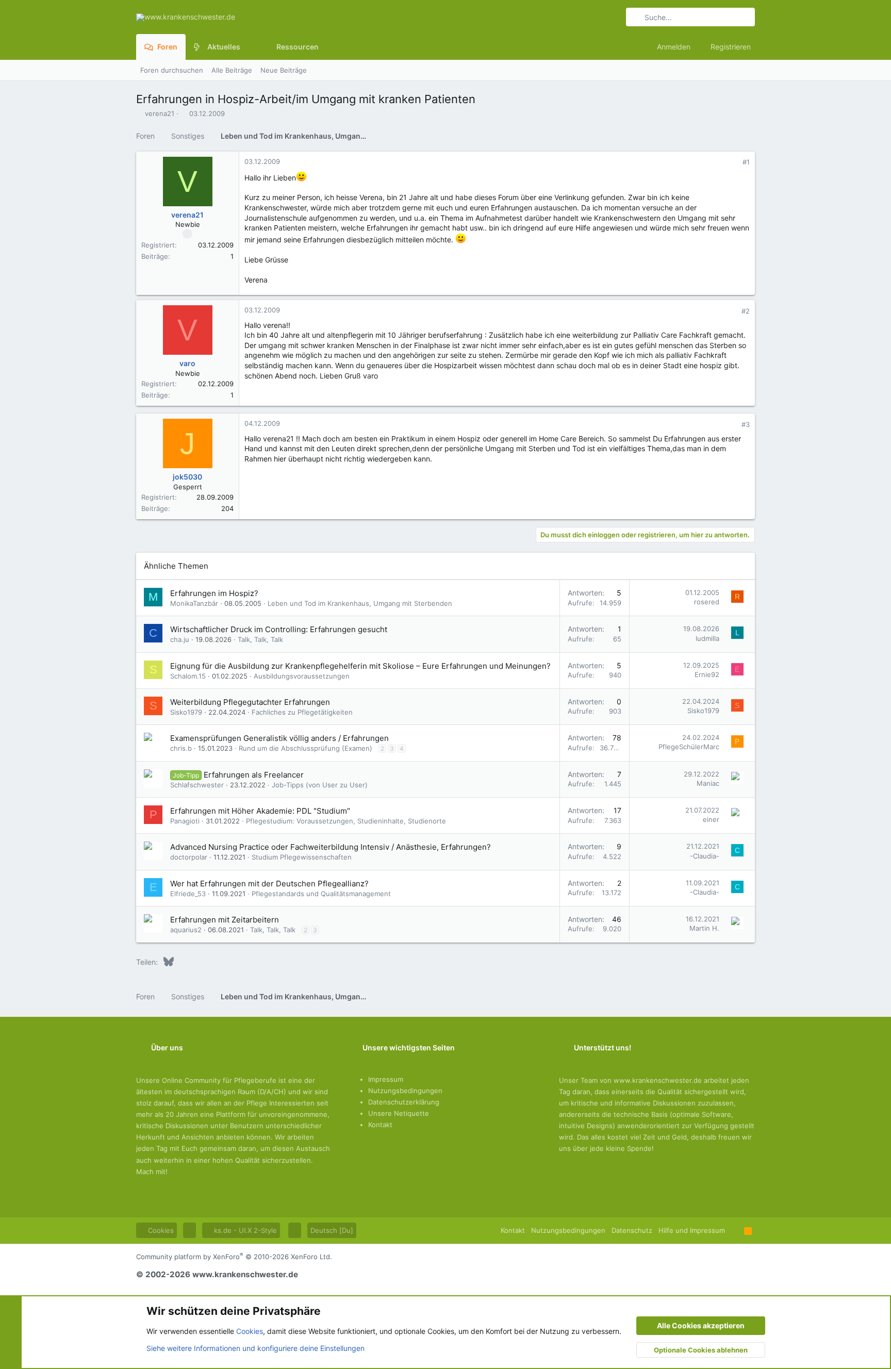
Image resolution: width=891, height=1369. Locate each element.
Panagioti (185, 821)
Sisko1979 (186, 712)
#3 (745, 424)
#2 (745, 311)
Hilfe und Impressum (691, 1230)
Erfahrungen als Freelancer (254, 775)
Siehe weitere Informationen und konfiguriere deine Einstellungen (255, 1348)
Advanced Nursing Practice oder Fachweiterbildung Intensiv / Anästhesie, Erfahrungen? (330, 847)
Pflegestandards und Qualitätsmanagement (321, 893)
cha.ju (179, 639)
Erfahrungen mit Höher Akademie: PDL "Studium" (260, 811)
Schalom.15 (188, 676)
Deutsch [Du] (331, 1230)
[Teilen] (732, 162)
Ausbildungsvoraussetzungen (302, 676)
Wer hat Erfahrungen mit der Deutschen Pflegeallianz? (269, 883)
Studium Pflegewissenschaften (302, 857)
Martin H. (704, 928)
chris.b (181, 748)
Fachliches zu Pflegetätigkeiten (302, 712)
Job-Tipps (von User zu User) (320, 785)
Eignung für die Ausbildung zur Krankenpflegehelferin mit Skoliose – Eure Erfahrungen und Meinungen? (360, 666)
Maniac (708, 783)
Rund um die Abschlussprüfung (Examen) (305, 748)
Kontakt (380, 1124)
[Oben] (734, 1230)
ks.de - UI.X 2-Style (244, 1230)
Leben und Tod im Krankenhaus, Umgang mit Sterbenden (360, 603)
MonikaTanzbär (194, 603)
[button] (248, 47)
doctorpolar (188, 857)
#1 (746, 162)
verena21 (159, 113)
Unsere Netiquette (398, 1113)
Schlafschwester (197, 785)
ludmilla (707, 638)
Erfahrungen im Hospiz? (214, 593)
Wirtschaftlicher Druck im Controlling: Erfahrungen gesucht (278, 629)
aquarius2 (186, 930)
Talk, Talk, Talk (260, 639)
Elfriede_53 (188, 893)
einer (711, 819)
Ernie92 (707, 674)
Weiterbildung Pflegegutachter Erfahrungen (250, 702)
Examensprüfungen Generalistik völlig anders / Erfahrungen (279, 738)
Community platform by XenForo (234, 1256)
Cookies (160, 1230)
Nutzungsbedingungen (405, 1090)
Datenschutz (632, 1230)
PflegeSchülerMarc (688, 747)
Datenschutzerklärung (403, 1102)
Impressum (385, 1079)
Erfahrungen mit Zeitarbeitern (224, 920)
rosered (706, 602)
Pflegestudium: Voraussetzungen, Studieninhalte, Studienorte (346, 821)
